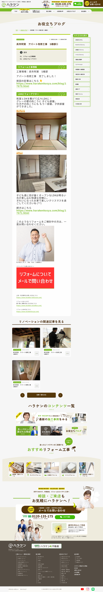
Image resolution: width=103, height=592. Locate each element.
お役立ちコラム (79, 39)
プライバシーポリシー (13, 589)
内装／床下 (40, 575)
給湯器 (77, 84)
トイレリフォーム (79, 54)
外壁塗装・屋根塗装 (80, 69)
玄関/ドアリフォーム (22, 571)
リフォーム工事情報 (29, 56)
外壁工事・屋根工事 (80, 74)
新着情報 (78, 560)
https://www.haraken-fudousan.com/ (29, 297)
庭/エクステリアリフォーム (23, 569)
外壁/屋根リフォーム (22, 564)
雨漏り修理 (20, 567)
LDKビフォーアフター (30, 59)
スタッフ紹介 (79, 558)
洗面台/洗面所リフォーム (23, 562)
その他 (39, 582)
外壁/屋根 (40, 566)
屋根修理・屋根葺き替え (23, 566)
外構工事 (77, 99)
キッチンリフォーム (80, 44)
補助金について (79, 562)
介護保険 (40, 578)
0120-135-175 (42, 516)
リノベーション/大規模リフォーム (45, 571)
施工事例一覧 (40, 556)
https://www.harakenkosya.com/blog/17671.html (41, 212)
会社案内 (78, 556)
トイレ (39, 562)
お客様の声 (77, 574)
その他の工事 (78, 104)
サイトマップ (23, 589)
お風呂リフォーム (79, 49)
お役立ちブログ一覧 (65, 556)
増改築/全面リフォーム (23, 575)
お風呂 (39, 560)
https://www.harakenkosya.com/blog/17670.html (41, 85)
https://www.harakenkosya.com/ (27, 311)
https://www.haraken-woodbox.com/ (29, 305)
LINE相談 (76, 572)
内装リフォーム (79, 94)
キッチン (40, 558)
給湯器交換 (20, 573)
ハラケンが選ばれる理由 (80, 566)
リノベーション (79, 64)
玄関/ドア (77, 89)
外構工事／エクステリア (43, 567)
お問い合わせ (77, 570)
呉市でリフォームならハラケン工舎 (53, 589)
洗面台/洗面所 (78, 59)
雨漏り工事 (78, 79)
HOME (76, 568)
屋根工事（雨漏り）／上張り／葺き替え (46, 577)
